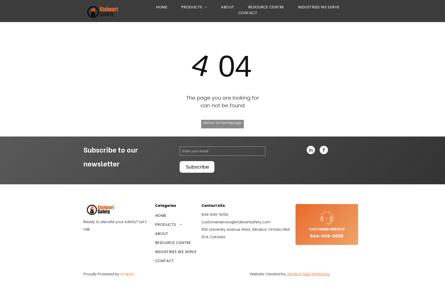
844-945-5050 (214, 214)
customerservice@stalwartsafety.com (235, 222)
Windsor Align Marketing (308, 274)
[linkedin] (311, 150)
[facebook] (324, 150)
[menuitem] (161, 7)
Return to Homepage (222, 122)
